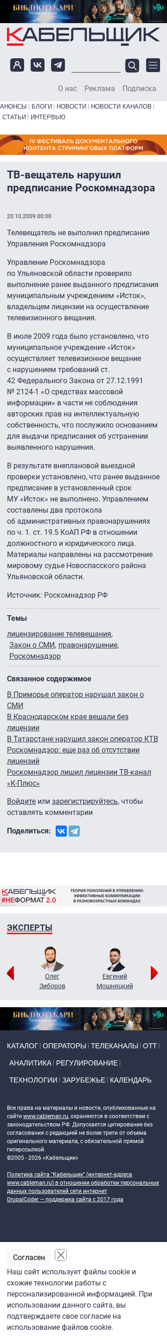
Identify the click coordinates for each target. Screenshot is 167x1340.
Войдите (21, 801)
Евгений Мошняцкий (114, 981)
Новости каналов (121, 107)
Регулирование (87, 1063)
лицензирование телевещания (59, 634)
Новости (71, 107)
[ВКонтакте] (61, 831)
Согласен (29, 1257)
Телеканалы (114, 1046)
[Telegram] (74, 831)
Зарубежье (83, 1080)
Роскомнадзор (35, 656)
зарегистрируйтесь (85, 801)
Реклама (99, 89)
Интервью (48, 117)
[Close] (61, 1255)
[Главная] (83, 37)
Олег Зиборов (52, 981)
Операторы (64, 1046)
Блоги (42, 107)
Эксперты (29, 927)
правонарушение (87, 645)
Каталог (22, 1046)
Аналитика (30, 1063)
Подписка (139, 89)
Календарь (131, 1080)
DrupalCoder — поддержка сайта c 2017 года (65, 1199)
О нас (67, 89)
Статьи (14, 117)
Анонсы (13, 107)
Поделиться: (29, 830)
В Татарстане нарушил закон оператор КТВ (82, 738)
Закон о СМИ (32, 645)
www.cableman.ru (45, 1116)
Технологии (33, 1080)
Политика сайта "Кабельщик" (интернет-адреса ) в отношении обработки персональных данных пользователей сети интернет (83, 1182)
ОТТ (150, 1046)
